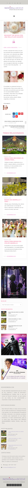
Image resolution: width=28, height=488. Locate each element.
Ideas (5, 47)
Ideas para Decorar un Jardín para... (13, 159)
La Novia (9, 47)
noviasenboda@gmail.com (9, 467)
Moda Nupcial (14, 47)
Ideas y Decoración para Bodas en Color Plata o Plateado (14, 126)
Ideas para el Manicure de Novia (13, 121)
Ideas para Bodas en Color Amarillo (12, 242)
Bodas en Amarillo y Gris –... (15, 319)
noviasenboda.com (11, 172)
